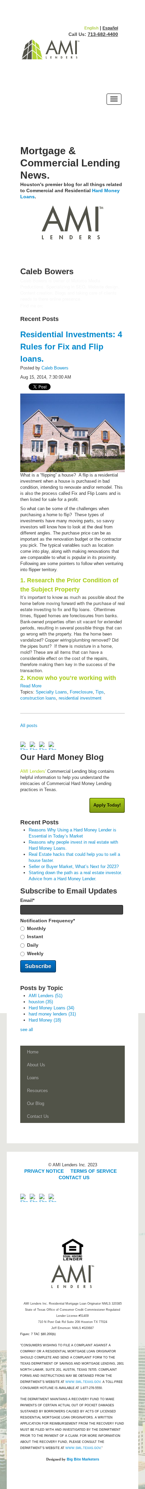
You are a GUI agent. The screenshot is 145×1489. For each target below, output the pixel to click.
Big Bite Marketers (83, 1459)
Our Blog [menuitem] (35, 1103)
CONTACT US (74, 1177)
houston (41, 1001)
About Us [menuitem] (36, 1064)
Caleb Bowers (54, 367)
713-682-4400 (103, 34)
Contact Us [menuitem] (38, 1116)
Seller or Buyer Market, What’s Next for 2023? (74, 866)
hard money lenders (52, 1014)
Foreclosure (81, 692)
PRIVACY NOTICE (44, 1171)
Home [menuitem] (32, 1051)
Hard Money (45, 1020)
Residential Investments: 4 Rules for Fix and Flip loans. (71, 346)
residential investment (80, 698)
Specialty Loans (51, 692)
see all (26, 1029)
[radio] (72, 928)
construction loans (38, 698)
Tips (99, 692)
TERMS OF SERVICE (93, 1171)
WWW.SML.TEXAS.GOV (82, 1382)
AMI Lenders (45, 995)
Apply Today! (107, 805)
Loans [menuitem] (33, 1077)
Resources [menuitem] (37, 1090)
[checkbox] (72, 941)
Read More (30, 685)
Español (110, 28)
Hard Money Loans (51, 1007)
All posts (28, 725)
